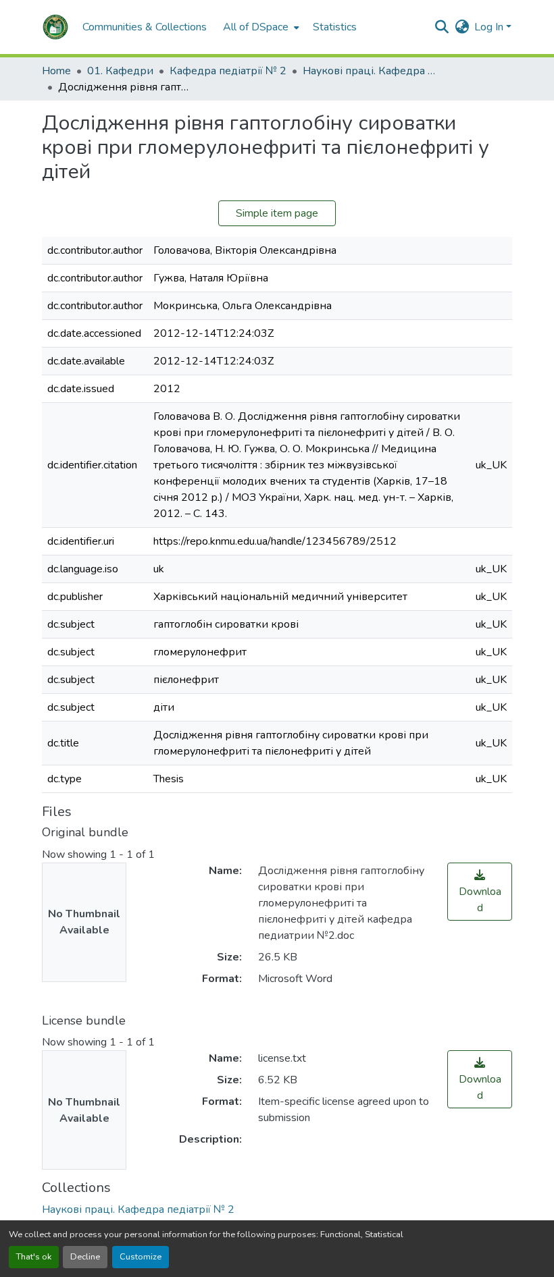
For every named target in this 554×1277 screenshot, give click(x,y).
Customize (140, 1257)
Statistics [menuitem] (335, 27)
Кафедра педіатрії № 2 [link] (228, 70)
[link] (479, 892)
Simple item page (277, 213)
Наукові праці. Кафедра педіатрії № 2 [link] (370, 70)
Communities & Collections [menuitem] (144, 27)
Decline (85, 1257)
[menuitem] (259, 27)
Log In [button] (490, 27)
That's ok (33, 1257)
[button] (55, 26)
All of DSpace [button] (255, 27)
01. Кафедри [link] (120, 70)
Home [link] (56, 70)
